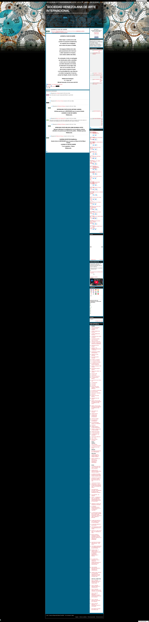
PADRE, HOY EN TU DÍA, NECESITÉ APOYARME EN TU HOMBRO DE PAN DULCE (96, 402)
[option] (96, 246)
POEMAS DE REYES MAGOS (96, 221)
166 (94, 189)
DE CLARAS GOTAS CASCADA (95, 357)
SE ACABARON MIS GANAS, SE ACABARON (95, 423)
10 (96, 139)
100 (94, 195)
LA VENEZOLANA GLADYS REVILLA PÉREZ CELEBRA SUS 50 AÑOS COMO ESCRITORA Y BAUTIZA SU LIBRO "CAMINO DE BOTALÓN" (96, 515)
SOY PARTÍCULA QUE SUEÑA (95, 447)
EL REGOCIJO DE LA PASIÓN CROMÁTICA (95, 364)
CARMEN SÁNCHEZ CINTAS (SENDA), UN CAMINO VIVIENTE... (95, 455)
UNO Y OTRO (93, 438)
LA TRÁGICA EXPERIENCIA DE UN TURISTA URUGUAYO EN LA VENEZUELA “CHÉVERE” (95, 508)
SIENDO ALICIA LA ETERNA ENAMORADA (95, 427)
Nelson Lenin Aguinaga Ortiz (61, 118)
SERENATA (93, 425)
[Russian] (96, 291)
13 (94, 185)
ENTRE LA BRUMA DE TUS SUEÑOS (96, 366)
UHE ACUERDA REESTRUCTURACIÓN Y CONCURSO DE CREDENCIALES (95, 569)
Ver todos (101, 127)
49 (94, 224)
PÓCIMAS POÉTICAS (96, 156)
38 (94, 164)
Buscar (147, 0)
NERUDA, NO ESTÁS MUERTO (95, 396)
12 (94, 218)
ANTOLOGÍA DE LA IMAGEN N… (98, 192)
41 (97, 195)
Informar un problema (83, 616)
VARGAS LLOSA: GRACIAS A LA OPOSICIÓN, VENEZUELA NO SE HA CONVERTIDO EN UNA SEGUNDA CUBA (96, 574)
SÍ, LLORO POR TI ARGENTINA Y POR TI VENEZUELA (95, 560)
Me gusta (49, 84)
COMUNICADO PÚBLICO (95, 483)
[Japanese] (91, 293)
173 (94, 209)
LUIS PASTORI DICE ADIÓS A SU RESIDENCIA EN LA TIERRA (96, 527)
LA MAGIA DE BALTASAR (96, 445)
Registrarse (128, 0)
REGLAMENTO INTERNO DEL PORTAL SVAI (95, 609)
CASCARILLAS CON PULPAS (95, 346)
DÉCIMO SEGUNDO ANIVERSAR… (96, 183)
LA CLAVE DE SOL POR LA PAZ (96, 381)
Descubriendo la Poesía (97, 187)
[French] (93, 289)
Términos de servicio (99, 616)
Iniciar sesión (133, 0)
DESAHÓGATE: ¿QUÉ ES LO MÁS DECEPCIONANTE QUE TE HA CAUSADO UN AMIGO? (96, 486)
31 (94, 149)
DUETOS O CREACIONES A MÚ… (98, 143)
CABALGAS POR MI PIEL (95, 341)
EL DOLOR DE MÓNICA (95, 360)
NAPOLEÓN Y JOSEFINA (95, 393)
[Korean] (93, 293)
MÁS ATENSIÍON (101, 80)
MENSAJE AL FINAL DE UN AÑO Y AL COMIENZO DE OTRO (96, 531)
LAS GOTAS (93, 384)
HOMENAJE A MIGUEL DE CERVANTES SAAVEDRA (96, 504)
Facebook (53, 86)
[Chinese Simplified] (98, 293)
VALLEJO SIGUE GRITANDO (94, 440)
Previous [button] (90, 247)
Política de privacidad (91, 616)
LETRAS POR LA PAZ (96, 147)
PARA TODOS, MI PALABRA (94, 411)
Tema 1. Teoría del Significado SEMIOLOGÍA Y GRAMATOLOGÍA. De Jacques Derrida (96, 582)
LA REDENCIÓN (94, 382)
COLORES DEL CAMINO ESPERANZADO (95, 352)
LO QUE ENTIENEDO (101, 122)
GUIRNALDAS (93, 375)
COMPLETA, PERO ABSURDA (94, 355)
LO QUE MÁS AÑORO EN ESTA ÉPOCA (95, 525)
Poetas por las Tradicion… (97, 202)
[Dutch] (93, 291)
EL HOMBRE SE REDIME (95, 362)
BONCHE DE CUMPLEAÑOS (98, 216)
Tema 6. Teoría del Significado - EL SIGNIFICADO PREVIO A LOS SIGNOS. (95, 605)
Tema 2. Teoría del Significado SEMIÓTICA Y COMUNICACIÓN (95, 586)
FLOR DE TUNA (94, 373)
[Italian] (91, 291)
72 (94, 139)
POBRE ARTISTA (94, 413)
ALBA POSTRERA (94, 340)
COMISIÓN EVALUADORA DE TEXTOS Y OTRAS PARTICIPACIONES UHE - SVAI (96, 479)
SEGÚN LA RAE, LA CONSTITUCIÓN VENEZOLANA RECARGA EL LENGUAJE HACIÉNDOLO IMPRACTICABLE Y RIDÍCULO (96, 552)
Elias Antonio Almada (59, 100)
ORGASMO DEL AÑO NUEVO (95, 399)
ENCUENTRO (100, 51)
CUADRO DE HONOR (93, 277)
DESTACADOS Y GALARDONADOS (96, 167)
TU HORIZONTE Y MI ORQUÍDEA (95, 435)
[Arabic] (96, 293)
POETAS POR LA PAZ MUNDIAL (97, 207)
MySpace (49, 86)
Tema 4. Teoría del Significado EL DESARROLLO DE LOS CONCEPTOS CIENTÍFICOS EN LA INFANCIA (96, 594)
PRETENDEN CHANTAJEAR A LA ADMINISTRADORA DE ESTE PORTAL (96, 547)
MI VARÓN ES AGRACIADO (96, 390)
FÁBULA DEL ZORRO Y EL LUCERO (96, 372)
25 (94, 135)
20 (96, 169)
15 (96, 145)
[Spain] (98, 289)
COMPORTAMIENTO (101, 114)
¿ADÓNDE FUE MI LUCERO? (94, 329)
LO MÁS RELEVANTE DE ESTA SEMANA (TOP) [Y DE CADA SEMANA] (95, 521)
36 (94, 154)
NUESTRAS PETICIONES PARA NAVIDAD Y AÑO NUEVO (96, 543)
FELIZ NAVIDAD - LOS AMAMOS (95, 495)
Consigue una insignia (99, 320)
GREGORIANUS (94, 444)
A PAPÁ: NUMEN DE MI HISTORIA (95, 332)
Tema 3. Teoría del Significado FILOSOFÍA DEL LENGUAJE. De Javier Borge (96, 590)
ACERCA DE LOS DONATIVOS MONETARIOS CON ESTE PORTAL (96, 471)
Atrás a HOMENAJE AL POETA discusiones (59, 32)
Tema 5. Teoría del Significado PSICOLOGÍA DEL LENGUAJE (95, 600)
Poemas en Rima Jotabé (97, 197)
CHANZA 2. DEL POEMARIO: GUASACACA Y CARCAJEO (96, 348)
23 (94, 145)
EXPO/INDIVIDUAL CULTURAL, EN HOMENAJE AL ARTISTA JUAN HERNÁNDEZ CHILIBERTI (96, 491)
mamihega (57, 93)
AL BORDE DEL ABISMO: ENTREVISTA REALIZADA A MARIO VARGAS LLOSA (96, 475)
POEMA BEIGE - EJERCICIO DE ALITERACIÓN (94, 415)
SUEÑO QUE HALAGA (95, 431)
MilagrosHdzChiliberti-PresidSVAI (58, 615)
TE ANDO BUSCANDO (95, 432)
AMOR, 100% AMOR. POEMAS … (96, 161)
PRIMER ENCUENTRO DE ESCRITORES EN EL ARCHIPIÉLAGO (96, 563)
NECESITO (93, 394)
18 (96, 218)
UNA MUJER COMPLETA (95, 436)
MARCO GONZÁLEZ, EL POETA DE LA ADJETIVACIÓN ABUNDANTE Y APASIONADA (95, 460)
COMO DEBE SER (101, 76)
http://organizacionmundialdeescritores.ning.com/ (96, 272)
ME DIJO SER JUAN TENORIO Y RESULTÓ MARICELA (95, 387)
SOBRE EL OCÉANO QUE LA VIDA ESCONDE (96, 429)
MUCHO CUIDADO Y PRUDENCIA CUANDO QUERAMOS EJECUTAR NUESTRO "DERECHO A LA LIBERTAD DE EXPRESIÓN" (96, 537)
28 (96, 154)
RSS (46, 151)
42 (96, 164)
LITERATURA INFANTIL (97, 172)
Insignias (76, 616)
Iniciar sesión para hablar (142, 621)
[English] (91, 289)
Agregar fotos (93, 259)
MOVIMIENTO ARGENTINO (97, 137)
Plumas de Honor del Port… (97, 176)
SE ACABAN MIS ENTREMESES (94, 420)
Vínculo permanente (50, 93)
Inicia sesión (97, 33)
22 (96, 174)
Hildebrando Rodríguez (60, 31)
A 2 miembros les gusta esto (57, 84)
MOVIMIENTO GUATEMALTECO (96, 133)
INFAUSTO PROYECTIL (95, 376)
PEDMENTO (100, 73)
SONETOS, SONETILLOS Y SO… (97, 227)
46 (94, 214)
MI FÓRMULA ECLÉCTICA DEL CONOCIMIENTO (96, 451)
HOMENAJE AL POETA (80, 31)
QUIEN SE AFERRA (94, 418)
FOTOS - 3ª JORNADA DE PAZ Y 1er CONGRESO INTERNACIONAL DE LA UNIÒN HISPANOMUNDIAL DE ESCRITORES (96, 499)
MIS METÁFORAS (94, 391)
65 (94, 169)
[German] (96, 289)
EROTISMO (95, 152)
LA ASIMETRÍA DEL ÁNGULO (95, 378)
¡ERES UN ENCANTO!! (95, 327)
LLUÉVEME (93, 385)
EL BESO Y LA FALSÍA (95, 359)
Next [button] (102, 247)
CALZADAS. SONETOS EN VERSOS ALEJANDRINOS (96, 343)
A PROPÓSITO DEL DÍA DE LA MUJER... (96, 337)
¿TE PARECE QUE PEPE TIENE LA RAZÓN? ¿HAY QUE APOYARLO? (95, 467)
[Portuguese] (98, 291)
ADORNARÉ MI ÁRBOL (95, 338)
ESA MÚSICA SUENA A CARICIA (95, 369)
